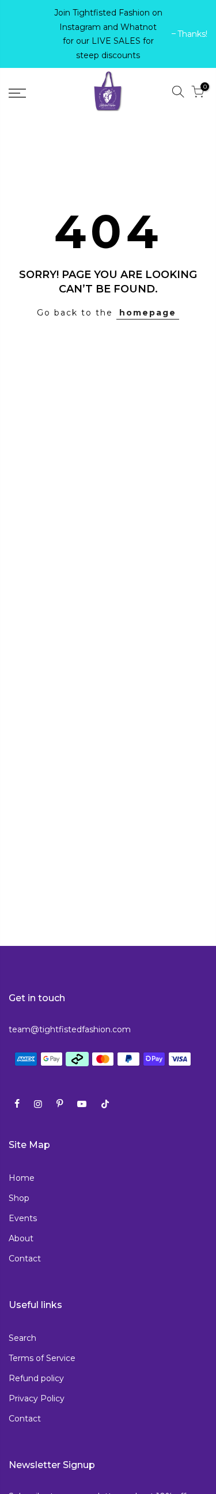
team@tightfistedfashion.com (70, 1029)
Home (22, 1178)
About (21, 1238)
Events (23, 1218)
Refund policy (36, 1378)
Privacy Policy (37, 1398)
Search (22, 1338)
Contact (25, 1258)
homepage (147, 312)
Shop (19, 1198)
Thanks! (29, 34)
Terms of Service (42, 1358)
